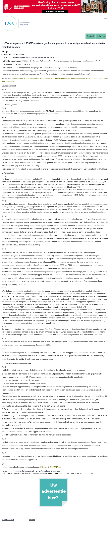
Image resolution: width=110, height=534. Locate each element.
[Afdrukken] (7, 52)
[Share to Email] (3, 52)
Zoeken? (90, 36)
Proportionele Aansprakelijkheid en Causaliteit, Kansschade (29, 57)
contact (32, 520)
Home (4, 471)
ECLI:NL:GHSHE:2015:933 (50, 467)
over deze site (8, 520)
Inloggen (101, 36)
